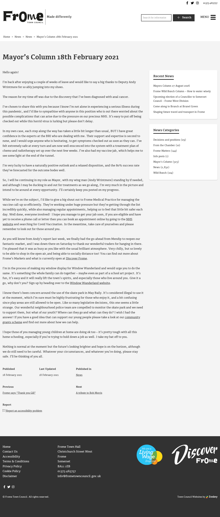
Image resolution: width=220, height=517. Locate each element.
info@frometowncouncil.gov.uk (79, 476)
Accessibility (11, 456)
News (79, 375)
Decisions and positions (166, 140)
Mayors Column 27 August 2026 (171, 86)
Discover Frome (76, 258)
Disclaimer (10, 476)
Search (186, 17)
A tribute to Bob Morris (89, 393)
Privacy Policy (12, 466)
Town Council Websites (189, 497)
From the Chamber (164, 145)
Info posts (159, 156)
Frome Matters (161, 151)
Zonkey (212, 497)
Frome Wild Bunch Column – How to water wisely (182, 91)
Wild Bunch (160, 173)
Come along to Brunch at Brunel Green (176, 106)
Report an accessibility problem (23, 411)
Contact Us (10, 451)
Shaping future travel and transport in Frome (179, 112)
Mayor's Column (162, 162)
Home (6, 447)
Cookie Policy (11, 471)
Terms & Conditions (16, 461)
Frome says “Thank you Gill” (19, 393)
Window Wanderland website (90, 283)
